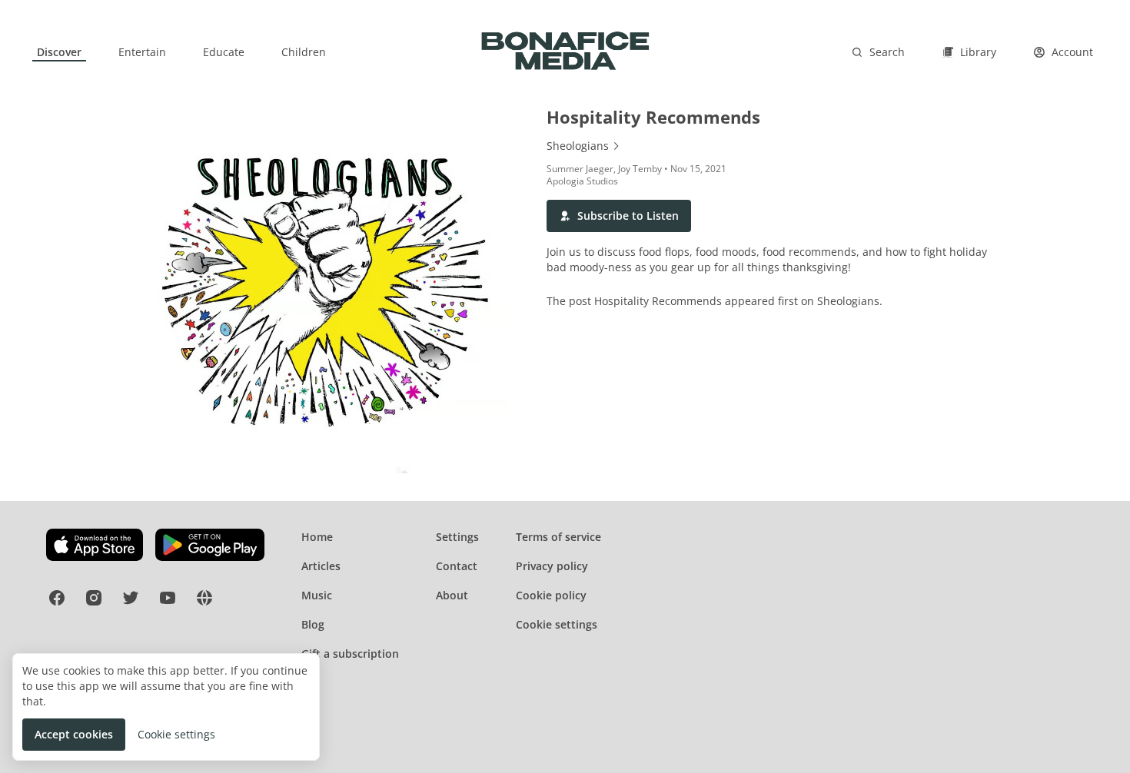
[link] (59, 52)
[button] (619, 216)
